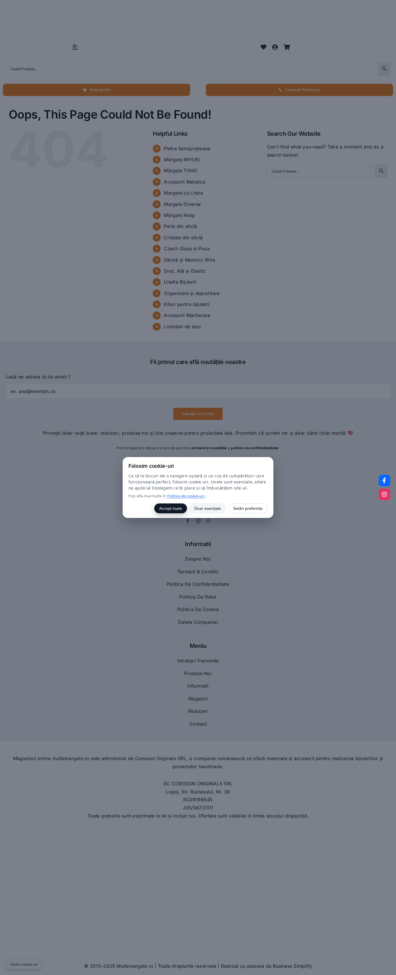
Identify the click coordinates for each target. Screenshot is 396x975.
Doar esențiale (207, 508)
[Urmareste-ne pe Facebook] (384, 480)
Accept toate (170, 508)
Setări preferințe (248, 508)
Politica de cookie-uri (186, 496)
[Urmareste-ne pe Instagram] (384, 494)
